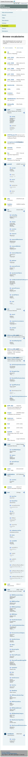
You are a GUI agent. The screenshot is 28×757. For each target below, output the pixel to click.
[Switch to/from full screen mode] (19, 3)
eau (12, 511)
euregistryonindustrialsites (11, 142)
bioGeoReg (14, 215)
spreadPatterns (14, 294)
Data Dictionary (13, 9)
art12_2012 (10, 57)
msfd (8, 444)
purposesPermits (14, 266)
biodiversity (10, 85)
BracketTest (14, 500)
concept (13, 168)
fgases (9, 158)
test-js (13, 535)
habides (9, 204)
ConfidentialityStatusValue (14, 625)
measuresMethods (14, 246)
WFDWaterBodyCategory (14, 713)
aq (8, 52)
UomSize (14, 685)
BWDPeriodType (14, 601)
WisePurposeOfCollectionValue (14, 725)
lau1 (8, 423)
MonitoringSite (14, 649)
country (13, 739)
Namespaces (5, 31)
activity (13, 116)
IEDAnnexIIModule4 (11, 357)
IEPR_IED (10, 405)
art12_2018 (10, 63)
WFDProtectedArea (14, 701)
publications (11, 474)
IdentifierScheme (14, 639)
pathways (14, 260)
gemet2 (9, 164)
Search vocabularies (9, 47)
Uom (13, 672)
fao (8, 153)
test (8, 492)
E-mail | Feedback (6, 752)
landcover (10, 418)
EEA (8, 1)
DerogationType (14, 371)
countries (14, 229)
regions (13, 455)
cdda (8, 89)
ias (8, 209)
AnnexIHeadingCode (14, 340)
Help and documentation (7, 12)
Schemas (4, 23)
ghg (8, 198)
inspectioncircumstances (14, 321)
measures (14, 233)
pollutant (14, 327)
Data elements (5, 20)
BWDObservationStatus (14, 595)
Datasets (4, 15)
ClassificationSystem (14, 619)
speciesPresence (14, 288)
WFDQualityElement (14, 708)
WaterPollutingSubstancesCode (14, 396)
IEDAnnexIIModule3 (11, 349)
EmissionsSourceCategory (14, 632)
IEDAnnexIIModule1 (11, 335)
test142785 (14, 540)
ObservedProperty (14, 654)
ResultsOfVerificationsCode (14, 378)
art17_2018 (10, 79)
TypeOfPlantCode (14, 384)
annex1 (13, 314)
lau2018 (9, 431)
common (10, 93)
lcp (8, 438)
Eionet (8, 9)
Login (16, 3)
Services (4, 28)
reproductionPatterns (14, 273)
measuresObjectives (14, 252)
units (13, 301)
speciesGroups (14, 461)
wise (8, 589)
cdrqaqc (14, 221)
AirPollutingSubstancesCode (14, 364)
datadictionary (11, 98)
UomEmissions (14, 677)
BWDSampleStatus (14, 606)
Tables (3, 17)
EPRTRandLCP (11, 135)
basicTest (14, 496)
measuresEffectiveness (14, 239)
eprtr (8, 109)
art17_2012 (10, 74)
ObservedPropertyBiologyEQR (14, 660)
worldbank (10, 733)
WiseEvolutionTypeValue (14, 719)
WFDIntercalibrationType (14, 695)
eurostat (9, 147)
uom (8, 584)
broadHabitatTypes (14, 449)
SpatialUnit (14, 667)
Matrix (13, 644)
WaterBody (14, 690)
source (13, 179)
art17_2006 (10, 68)
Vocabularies (5, 25)
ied (8, 309)
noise (9, 469)
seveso (9, 487)
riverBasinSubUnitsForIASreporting (14, 279)
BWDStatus (14, 614)
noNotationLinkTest (14, 530)
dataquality (10, 104)
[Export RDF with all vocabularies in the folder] (24, 113)
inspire (9, 412)
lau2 (8, 427)
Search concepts (20, 47)
